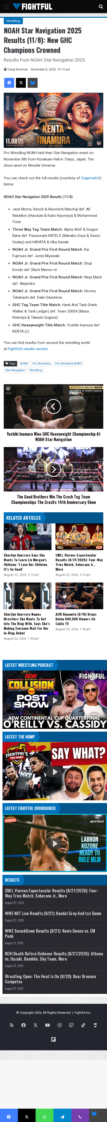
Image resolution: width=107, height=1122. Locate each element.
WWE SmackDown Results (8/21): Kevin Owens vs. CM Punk (50, 933)
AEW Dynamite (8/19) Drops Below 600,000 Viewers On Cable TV (76, 618)
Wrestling (13, 21)
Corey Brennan (17, 69)
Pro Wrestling (42, 363)
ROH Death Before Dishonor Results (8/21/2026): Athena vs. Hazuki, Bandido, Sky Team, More (54, 956)
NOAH (24, 363)
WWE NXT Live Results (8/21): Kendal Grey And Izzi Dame (53, 913)
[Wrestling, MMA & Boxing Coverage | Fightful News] (32, 6)
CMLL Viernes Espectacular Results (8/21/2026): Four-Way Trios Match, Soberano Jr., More (79, 562)
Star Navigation (15, 370)
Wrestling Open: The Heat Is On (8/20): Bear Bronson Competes (50, 979)
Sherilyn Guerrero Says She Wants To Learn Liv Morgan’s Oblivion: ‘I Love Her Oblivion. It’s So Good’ (26, 562)
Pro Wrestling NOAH (68, 363)
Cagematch (90, 178)
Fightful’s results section (28, 349)
